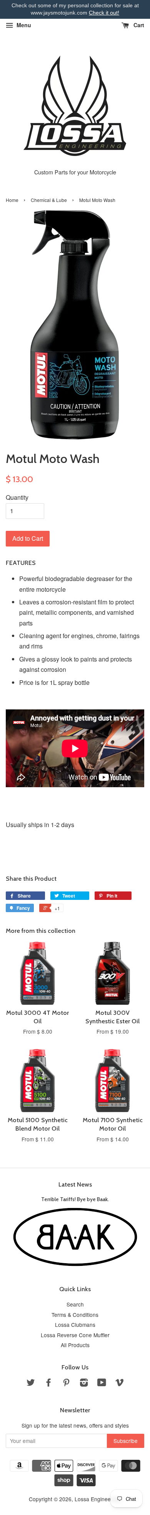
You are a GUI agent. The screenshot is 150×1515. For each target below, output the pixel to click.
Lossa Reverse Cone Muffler (75, 1335)
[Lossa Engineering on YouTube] (101, 1383)
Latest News (75, 1184)
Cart (138, 25)
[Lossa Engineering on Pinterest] (66, 1383)
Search (75, 1304)
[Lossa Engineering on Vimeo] (119, 1383)
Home (12, 200)
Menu (23, 25)
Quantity (17, 497)
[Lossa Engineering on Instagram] (84, 1383)
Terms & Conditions (75, 1314)
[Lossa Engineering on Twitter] (31, 1383)
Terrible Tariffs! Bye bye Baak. (75, 1199)
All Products (75, 1345)
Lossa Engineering (97, 1499)
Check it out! (104, 13)
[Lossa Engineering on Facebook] (48, 1383)
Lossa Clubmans (75, 1324)
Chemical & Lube (49, 200)
